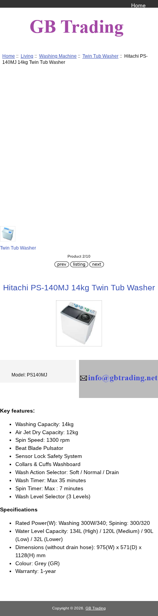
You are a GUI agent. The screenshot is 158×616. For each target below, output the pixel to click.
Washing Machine (58, 55)
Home (138, 5)
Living (27, 55)
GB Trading (96, 608)
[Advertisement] (79, 147)
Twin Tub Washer (100, 55)
